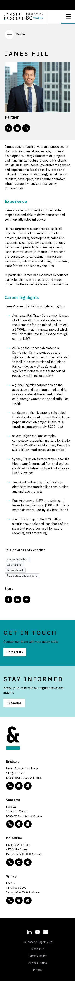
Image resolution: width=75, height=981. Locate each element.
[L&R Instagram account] (45, 931)
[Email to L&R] (28, 786)
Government (14, 565)
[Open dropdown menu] (68, 16)
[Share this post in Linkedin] (17, 599)
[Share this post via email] (26, 599)
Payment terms (37, 963)
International (15, 570)
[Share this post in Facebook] (8, 599)
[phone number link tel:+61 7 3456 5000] (10, 786)
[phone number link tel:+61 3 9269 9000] (10, 862)
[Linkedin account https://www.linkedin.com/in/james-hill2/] (26, 128)
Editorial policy (38, 956)
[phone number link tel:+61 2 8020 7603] (8, 128)
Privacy (37, 970)
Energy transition (17, 559)
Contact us (15, 652)
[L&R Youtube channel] (37, 931)
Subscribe (14, 703)
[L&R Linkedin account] (29, 931)
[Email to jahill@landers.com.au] (17, 128)
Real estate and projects (22, 575)
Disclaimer (37, 949)
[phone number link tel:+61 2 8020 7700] (10, 900)
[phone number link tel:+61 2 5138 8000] (10, 824)
